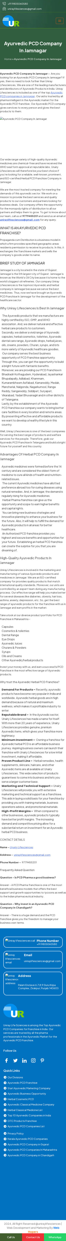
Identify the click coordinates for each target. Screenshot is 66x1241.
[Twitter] (16, 1060)
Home (8, 58)
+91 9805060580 (47, 944)
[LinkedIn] (25, 1060)
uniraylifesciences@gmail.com (42, 961)
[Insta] (34, 1060)
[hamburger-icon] (59, 21)
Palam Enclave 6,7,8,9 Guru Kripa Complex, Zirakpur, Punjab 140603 (38, 986)
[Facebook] (7, 1060)
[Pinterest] (43, 1060)
